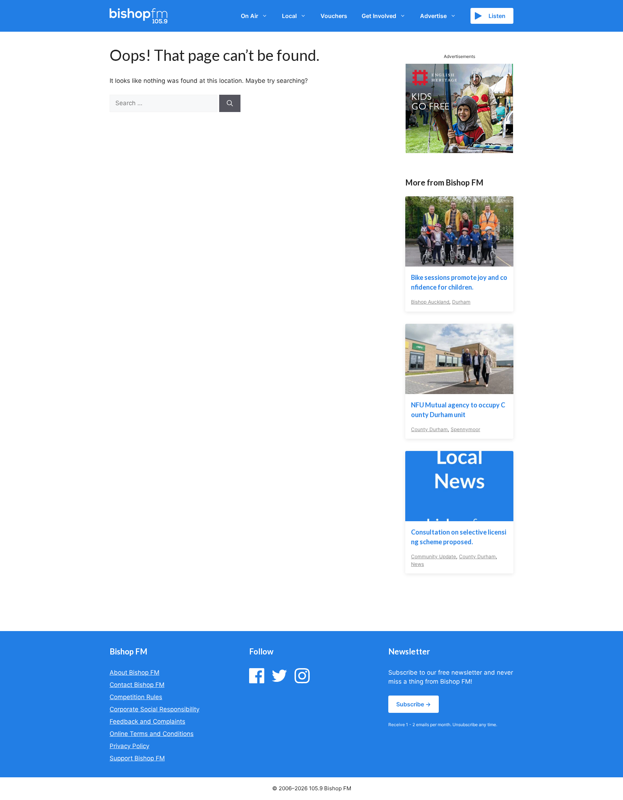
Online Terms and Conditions (152, 733)
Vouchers (334, 15)
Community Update (433, 556)
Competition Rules (136, 697)
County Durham (429, 429)
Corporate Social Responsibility (154, 709)
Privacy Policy (129, 746)
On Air (249, 15)
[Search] (229, 103)
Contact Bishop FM (137, 684)
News (417, 564)
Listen (497, 15)
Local (289, 15)
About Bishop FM (134, 672)
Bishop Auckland (430, 302)
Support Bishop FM (137, 758)
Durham (461, 302)
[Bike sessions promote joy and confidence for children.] (459, 261)
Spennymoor (465, 429)
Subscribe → (413, 704)
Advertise (433, 15)
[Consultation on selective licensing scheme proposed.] (459, 516)
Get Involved (379, 15)
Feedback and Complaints (147, 721)
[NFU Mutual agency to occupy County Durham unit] (459, 389)
